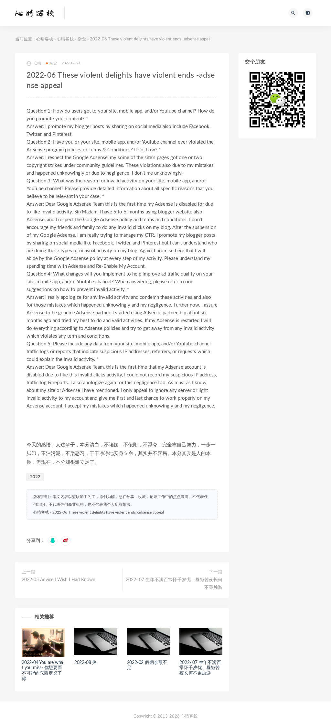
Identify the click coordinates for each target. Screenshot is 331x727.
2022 (35, 477)
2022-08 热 (85, 662)
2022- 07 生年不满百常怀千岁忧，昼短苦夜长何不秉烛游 (174, 584)
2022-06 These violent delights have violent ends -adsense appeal (108, 512)
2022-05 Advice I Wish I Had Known (58, 580)
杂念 (82, 39)
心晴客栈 (44, 39)
